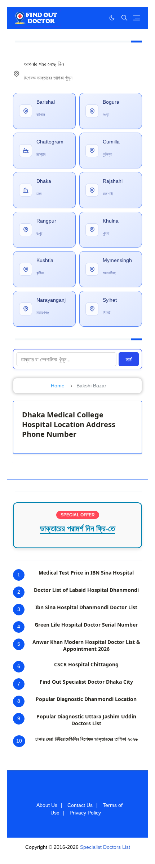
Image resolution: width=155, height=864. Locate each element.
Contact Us (80, 805)
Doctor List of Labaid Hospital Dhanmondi (86, 589)
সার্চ (129, 359)
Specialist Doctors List (105, 847)
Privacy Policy (85, 813)
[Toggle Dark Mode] (112, 18)
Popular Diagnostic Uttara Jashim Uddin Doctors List (86, 720)
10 (19, 741)
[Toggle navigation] (136, 17)
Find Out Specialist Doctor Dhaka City (86, 681)
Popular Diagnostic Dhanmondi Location (86, 699)
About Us (46, 805)
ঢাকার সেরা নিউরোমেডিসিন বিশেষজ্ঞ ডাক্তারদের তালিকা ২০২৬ (86, 738)
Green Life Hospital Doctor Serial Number (86, 624)
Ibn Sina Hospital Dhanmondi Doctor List (86, 607)
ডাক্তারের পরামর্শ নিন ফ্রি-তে (77, 528)
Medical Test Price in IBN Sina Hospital (86, 572)
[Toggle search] (124, 17)
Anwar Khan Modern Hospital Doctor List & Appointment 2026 (86, 645)
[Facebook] (97, 17)
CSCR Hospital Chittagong (86, 664)
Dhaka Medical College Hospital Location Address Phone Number (68, 424)
